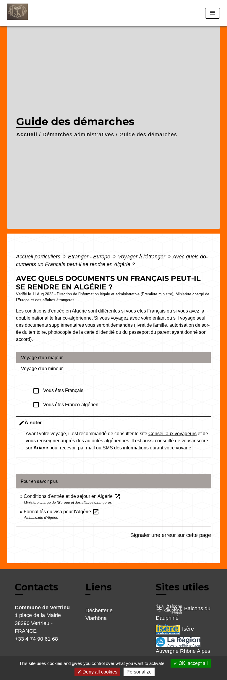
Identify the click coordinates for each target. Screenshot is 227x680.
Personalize (139, 671)
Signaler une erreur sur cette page (170, 535)
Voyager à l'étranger (142, 257)
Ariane (40, 447)
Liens (98, 587)
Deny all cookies (99, 671)
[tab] (113, 357)
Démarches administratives (78, 134)
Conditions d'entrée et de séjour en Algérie (72, 496)
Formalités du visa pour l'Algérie (61, 511)
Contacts (36, 587)
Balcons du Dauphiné (183, 613)
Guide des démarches (148, 134)
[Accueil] (29, 13)
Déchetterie (99, 610)
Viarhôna (96, 618)
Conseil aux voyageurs (172, 433)
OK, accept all (192, 663)
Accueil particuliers (39, 257)
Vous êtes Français (58, 390)
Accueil (26, 134)
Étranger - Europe (90, 257)
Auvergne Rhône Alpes (183, 651)
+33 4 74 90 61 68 (36, 639)
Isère (188, 629)
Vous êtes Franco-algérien (65, 404)
